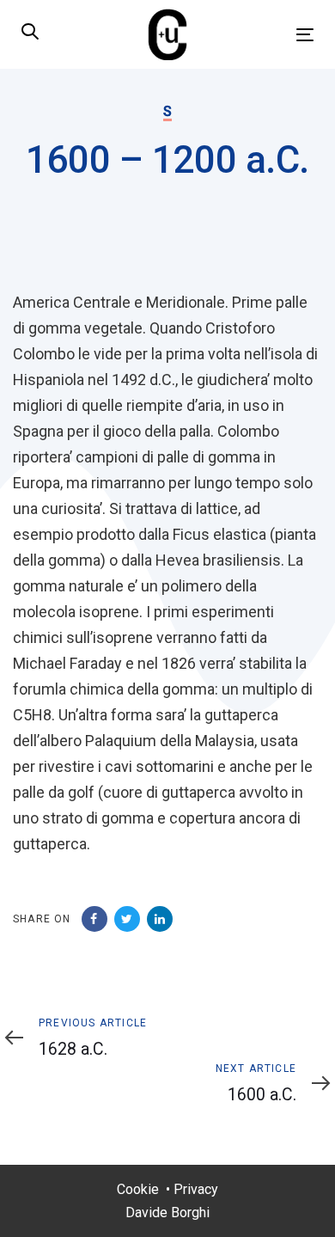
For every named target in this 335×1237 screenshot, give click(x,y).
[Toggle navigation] (265, 34)
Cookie (138, 1189)
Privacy (196, 1189)
